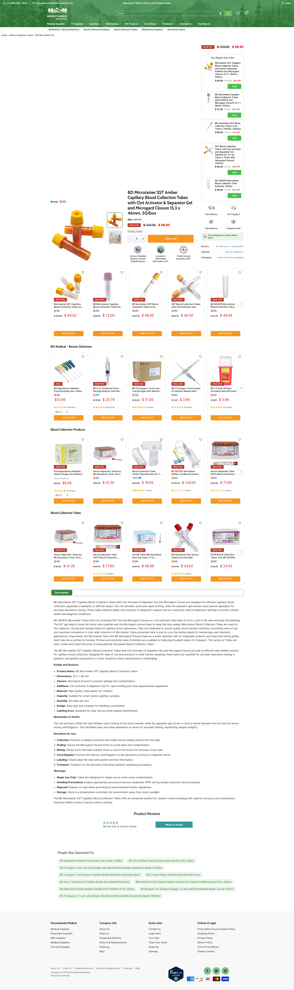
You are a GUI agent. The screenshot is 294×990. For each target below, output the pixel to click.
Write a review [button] (174, 824)
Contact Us (155, 929)
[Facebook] (207, 971)
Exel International (61, 478)
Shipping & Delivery (110, 937)
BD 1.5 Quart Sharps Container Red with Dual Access (223, 391)
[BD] (62, 201)
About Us (105, 929)
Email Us (104, 933)
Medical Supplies (56, 23)
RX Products (132, 23)
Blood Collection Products (97, 29)
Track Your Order (158, 942)
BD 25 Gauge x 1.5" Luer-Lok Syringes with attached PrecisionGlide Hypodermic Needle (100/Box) (110, 896)
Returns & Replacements (113, 942)
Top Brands (204, 23)
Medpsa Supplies (60, 942)
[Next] (241, 304)
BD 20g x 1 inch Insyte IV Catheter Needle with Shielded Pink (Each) (94, 881)
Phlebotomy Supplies (152, 29)
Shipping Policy (206, 933)
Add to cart (68, 333)
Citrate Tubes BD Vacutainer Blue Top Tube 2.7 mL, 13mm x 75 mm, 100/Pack (147, 557)
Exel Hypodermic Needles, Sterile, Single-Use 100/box (68, 472)
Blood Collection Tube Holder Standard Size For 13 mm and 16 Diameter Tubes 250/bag (146, 475)
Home (4, 35)
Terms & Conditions (208, 946)
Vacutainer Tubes (176, 29)
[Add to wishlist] (83, 272)
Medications (112, 23)
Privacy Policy (205, 937)
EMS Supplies (58, 937)
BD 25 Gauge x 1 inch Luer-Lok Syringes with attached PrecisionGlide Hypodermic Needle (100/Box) (146, 392)
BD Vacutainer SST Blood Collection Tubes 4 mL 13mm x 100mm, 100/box (145, 307)
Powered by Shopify (60, 975)
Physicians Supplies (62, 933)
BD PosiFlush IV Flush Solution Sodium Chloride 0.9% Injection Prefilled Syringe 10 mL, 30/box (183, 881)
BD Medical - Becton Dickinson (64, 29)
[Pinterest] (225, 971)
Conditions (150, 23)
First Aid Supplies (60, 946)
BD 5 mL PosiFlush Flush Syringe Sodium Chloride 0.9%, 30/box (106, 391)
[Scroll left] (44, 29)
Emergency (186, 23)
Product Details (135, 231)
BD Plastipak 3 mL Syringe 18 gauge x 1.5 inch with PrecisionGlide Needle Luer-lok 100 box (187, 889)
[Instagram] (216, 971)
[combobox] (170, 13)
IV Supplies (77, 23)
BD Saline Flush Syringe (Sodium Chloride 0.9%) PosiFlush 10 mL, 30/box (97, 889)
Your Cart (154, 937)
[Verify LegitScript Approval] (176, 974)
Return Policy (205, 942)
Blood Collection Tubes (125, 29)
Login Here (155, 933)
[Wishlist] (238, 13)
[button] (220, 13)
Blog (102, 951)
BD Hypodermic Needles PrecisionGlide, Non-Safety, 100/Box (68, 391)
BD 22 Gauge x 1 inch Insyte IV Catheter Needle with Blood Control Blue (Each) (185, 391)
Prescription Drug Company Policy (216, 929)
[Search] (228, 13)
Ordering (104, 946)
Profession (168, 23)
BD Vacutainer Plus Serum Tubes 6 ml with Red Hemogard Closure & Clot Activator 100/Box (185, 558)
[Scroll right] (250, 29)
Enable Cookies (206, 951)
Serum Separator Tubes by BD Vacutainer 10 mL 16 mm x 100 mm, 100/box (107, 474)
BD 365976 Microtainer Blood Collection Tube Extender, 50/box (223, 307)
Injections (94, 23)
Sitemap (153, 951)
